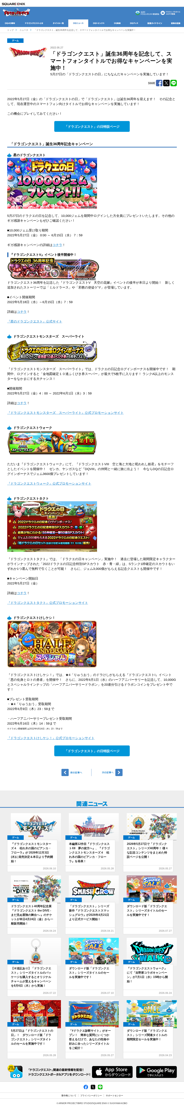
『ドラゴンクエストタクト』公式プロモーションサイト (47, 603)
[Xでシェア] (93, 1087)
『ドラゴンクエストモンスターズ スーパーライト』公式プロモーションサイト (65, 413)
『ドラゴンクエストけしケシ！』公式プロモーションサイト (51, 738)
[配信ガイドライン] (154, 23)
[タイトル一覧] (58, 23)
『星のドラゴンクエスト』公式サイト (34, 321)
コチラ (57, 245)
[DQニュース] (78, 23)
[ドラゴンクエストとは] (34, 23)
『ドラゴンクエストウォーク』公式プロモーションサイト (49, 483)
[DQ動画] (117, 23)
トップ (10, 30)
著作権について (68, 1095)
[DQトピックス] (98, 23)
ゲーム (15, 40)
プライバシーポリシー (91, 1095)
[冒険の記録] (175, 23)
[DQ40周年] (10, 23)
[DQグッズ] (134, 23)
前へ (76, 772)
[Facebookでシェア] (86, 1087)
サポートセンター (114, 1095)
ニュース (24, 30)
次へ (108, 772)
